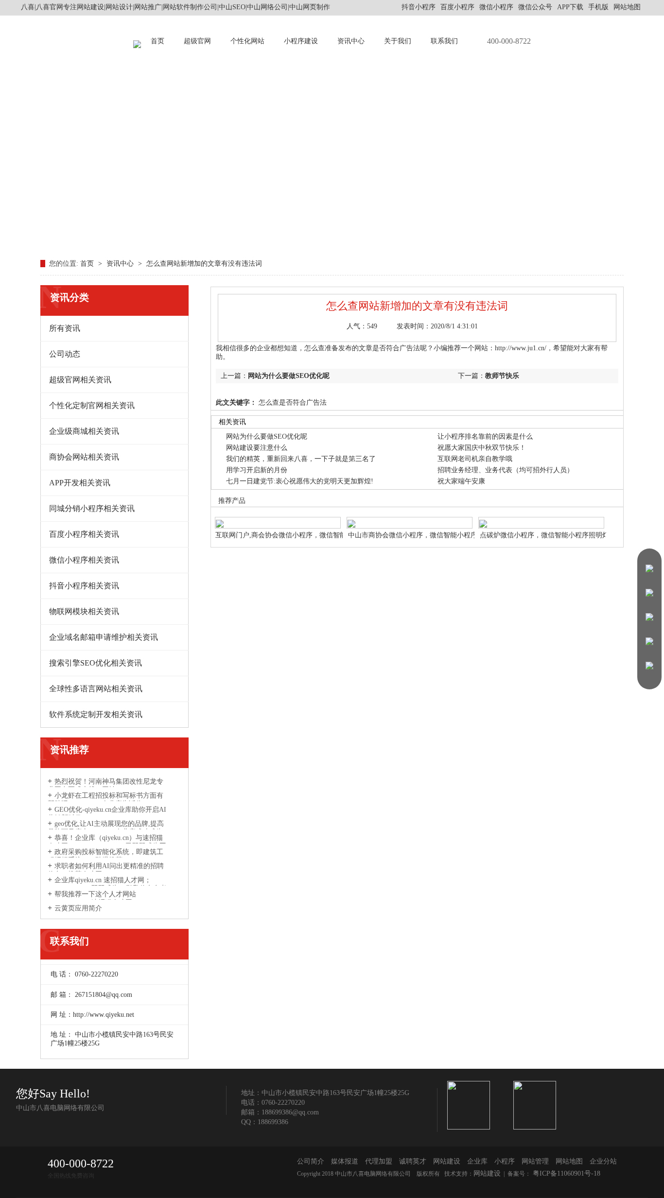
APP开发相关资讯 (79, 483)
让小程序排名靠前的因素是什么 (485, 436)
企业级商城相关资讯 (84, 431)
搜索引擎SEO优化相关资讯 (95, 663)
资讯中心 (351, 41)
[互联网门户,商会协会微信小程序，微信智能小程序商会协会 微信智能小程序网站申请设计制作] (278, 517)
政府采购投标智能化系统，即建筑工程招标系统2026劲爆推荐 (105, 856)
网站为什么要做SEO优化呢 (289, 375)
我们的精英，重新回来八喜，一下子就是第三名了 (301, 458)
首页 (157, 41)
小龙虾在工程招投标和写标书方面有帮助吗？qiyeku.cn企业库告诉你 (105, 799)
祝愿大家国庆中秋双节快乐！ (481, 447)
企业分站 (603, 1161)
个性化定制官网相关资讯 (92, 405)
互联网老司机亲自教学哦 (474, 458)
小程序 (504, 1161)
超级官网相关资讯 (80, 380)
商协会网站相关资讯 (84, 457)
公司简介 (310, 1161)
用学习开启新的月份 (256, 470)
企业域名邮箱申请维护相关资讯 (103, 637)
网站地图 (627, 7)
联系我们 (444, 41)
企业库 (477, 1161)
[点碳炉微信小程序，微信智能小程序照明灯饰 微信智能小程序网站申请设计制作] (541, 517)
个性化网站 (247, 41)
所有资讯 (64, 328)
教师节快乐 (502, 375)
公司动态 (64, 354)
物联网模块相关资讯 (84, 611)
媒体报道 (344, 1161)
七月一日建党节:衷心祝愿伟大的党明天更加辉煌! (299, 481)
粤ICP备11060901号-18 (565, 1173)
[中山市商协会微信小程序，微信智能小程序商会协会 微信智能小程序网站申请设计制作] (410, 517)
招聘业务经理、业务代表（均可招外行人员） (505, 470)
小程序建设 (301, 41)
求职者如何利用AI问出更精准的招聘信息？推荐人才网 (106, 870)
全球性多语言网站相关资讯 (95, 689)
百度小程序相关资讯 (84, 534)
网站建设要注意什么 (256, 447)
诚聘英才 (412, 1161)
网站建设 (446, 1161)
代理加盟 (378, 1161)
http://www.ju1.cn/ (520, 348)
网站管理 (535, 1161)
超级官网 (197, 41)
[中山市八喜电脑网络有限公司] (137, 41)
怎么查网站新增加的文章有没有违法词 (204, 263)
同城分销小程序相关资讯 (92, 508)
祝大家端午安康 (461, 481)
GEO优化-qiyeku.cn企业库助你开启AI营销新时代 (107, 813)
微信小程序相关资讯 (84, 560)
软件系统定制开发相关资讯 (95, 714)
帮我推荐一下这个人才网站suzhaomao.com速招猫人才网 (92, 898)
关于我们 (397, 41)
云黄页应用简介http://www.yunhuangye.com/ (88, 912)
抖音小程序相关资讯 (84, 586)
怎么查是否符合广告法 (292, 402)
